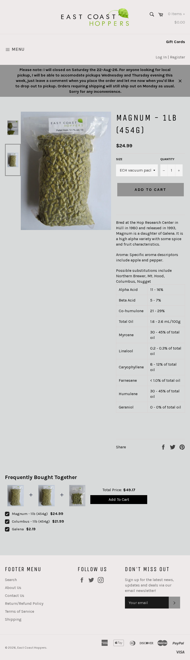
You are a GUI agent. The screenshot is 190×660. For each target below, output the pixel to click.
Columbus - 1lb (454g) (31, 521)
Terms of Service (19, 611)
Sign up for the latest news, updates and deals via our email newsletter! (149, 585)
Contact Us (14, 595)
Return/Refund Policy (24, 603)
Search (11, 579)
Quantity (167, 159)
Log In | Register (170, 57)
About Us (13, 587)
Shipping (13, 619)
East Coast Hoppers (32, 647)
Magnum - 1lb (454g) (30, 513)
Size (119, 159)
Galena (18, 529)
